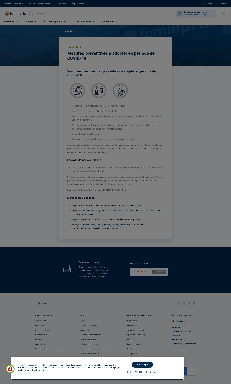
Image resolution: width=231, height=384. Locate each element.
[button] (10, 369)
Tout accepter (142, 364)
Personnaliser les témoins (142, 372)
